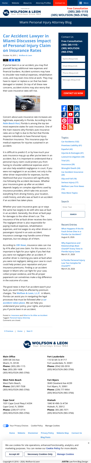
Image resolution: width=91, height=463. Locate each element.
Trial (65, 160)
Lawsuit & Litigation (72, 156)
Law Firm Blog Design (75, 461)
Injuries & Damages (72, 153)
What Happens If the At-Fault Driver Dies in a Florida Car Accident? (72, 231)
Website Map (63, 433)
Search (73, 214)
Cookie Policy (37, 425)
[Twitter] (70, 108)
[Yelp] (64, 127)
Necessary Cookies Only (40, 454)
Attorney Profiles (43, 3)
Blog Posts (45, 437)
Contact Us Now (73, 93)
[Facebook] (64, 108)
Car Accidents (70, 141)
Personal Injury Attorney (20, 318)
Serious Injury (69, 182)
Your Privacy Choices (19, 425)
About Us (27, 3)
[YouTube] (70, 114)
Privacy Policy (47, 433)
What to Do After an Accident (35, 315)
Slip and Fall (69, 178)
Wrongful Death (70, 168)
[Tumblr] (77, 121)
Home (5, 3)
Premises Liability (71, 145)
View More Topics (69, 193)
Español (67, 149)
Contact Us (60, 3)
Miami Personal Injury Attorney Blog (22, 12)
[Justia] (64, 114)
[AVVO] (77, 114)
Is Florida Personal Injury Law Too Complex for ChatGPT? (73, 263)
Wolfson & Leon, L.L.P (28, 293)
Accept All (14, 454)
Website (15, 3)
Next (29, 330)
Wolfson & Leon (33, 461)
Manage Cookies (52, 425)
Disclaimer (33, 433)
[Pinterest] (64, 121)
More (86, 3)
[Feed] (70, 127)
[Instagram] (70, 121)
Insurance (15, 315)
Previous (8, 330)
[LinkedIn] (77, 108)
